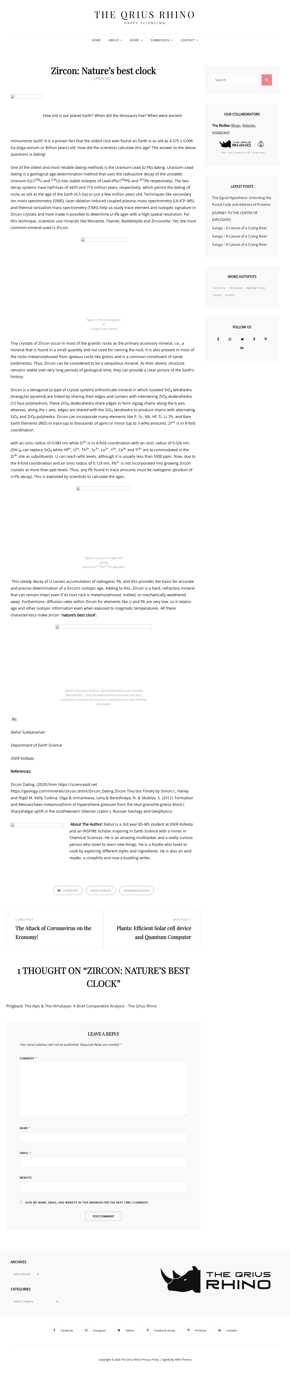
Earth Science (101, 890)
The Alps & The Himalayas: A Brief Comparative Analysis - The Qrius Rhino (91, 1005)
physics (217, 294)
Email (25, 1153)
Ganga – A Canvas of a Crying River (239, 228)
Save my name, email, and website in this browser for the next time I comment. (87, 1202)
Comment (28, 1058)
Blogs (236, 125)
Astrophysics (236, 287)
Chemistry (70, 890)
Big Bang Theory (256, 287)
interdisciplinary (136, 890)
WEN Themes (183, 1359)
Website (26, 1177)
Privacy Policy (150, 1359)
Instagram (220, 132)
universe (230, 294)
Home (96, 40)
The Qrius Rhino (145, 14)
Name (25, 1128)
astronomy (219, 287)
